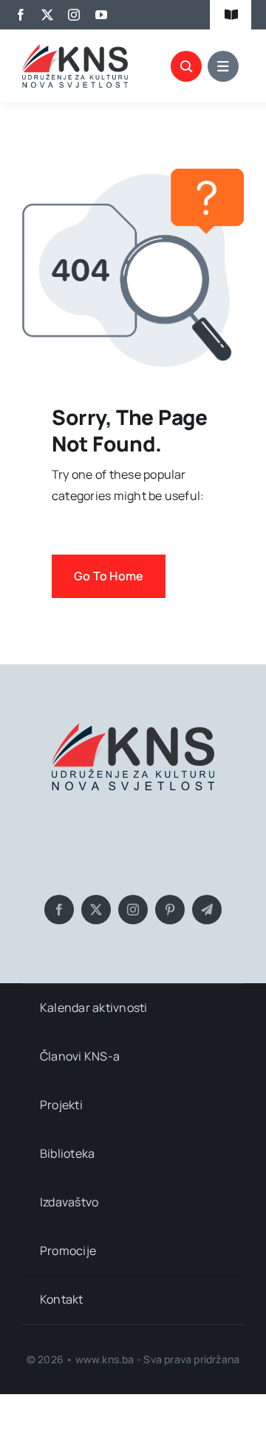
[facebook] (21, 15)
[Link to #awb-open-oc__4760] (223, 66)
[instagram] (74, 15)
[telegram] (207, 909)
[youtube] (101, 15)
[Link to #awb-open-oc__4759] (186, 66)
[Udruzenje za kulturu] (75, 50)
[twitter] (47, 15)
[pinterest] (170, 909)
